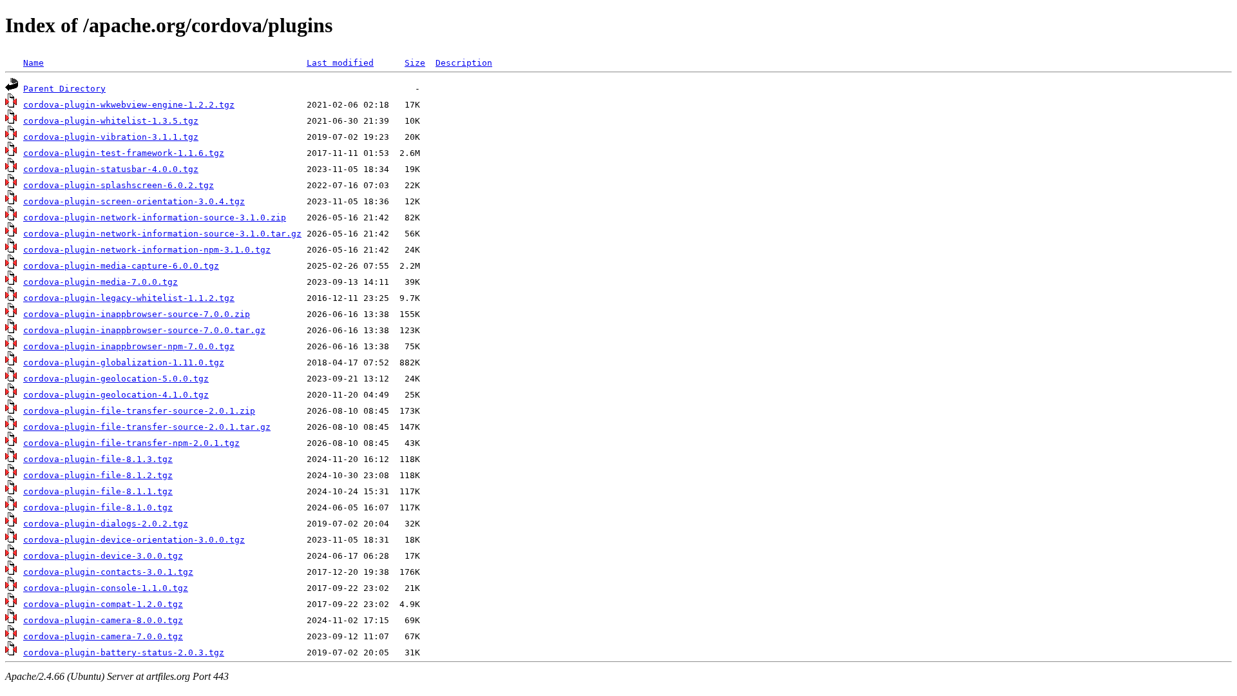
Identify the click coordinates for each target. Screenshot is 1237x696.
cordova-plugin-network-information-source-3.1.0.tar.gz (162, 233)
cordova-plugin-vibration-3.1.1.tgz (110, 137)
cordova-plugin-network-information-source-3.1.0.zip (154, 217)
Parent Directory (64, 88)
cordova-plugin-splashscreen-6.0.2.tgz (118, 185)
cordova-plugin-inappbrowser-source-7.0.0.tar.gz (144, 330)
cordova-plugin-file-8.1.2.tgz (98, 475)
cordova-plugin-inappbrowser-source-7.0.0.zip (136, 314)
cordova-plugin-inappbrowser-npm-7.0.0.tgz (129, 346)
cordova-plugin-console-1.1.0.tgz (105, 588)
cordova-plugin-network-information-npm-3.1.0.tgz (147, 250)
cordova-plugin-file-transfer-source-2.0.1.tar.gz (147, 427)
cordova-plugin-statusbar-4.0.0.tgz (110, 169)
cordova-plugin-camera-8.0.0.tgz (103, 620)
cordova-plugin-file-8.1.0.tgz (98, 507)
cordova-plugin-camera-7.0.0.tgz (103, 636)
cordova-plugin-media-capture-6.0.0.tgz (121, 266)
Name (33, 63)
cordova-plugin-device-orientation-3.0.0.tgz (134, 540)
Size (415, 63)
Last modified (340, 63)
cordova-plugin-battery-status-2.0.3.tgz (123, 652)
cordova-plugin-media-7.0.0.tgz (100, 282)
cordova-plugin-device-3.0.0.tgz (103, 556)
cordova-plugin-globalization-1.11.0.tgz (123, 362)
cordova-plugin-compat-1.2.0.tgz (103, 604)
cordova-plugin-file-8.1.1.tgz (98, 491)
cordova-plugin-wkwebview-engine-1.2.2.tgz (129, 105)
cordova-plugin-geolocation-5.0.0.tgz (116, 378)
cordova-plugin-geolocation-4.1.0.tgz (116, 395)
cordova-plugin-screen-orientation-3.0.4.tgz (134, 201)
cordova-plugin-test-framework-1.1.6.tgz (123, 153)
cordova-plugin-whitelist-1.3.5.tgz (110, 121)
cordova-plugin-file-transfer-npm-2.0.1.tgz (131, 443)
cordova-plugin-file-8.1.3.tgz (98, 459)
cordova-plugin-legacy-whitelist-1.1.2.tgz (129, 298)
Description (464, 63)
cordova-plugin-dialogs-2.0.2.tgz (105, 523)
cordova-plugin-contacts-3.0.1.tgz (108, 572)
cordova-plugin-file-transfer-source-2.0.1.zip (139, 411)
